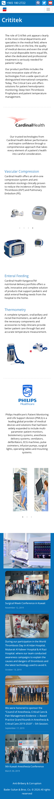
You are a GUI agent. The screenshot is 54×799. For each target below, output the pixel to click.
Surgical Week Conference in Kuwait (25, 603)
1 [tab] (19, 228)
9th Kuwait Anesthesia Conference (24, 766)
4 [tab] (32, 228)
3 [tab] (28, 228)
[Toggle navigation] (48, 9)
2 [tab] (24, 228)
